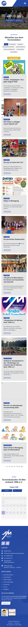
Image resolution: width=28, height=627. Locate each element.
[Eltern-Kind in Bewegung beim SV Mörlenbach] (14, 433)
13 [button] (14, 505)
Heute (7, 490)
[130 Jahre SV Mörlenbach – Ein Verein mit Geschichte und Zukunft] (14, 263)
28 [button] (6, 498)
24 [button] (3, 512)
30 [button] (14, 498)
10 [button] (3, 505)
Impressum (10, 623)
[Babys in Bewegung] (14, 186)
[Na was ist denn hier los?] (14, 148)
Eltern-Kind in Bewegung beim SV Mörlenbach (13, 449)
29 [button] (10, 498)
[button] (25, 3)
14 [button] (17, 505)
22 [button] (21, 509)
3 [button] (3, 501)
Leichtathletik (7, 358)
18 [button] (6, 509)
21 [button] (17, 509)
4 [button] (17, 516)
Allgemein (6, 160)
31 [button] (17, 498)
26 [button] (10, 512)
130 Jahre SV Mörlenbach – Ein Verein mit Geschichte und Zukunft (14, 280)
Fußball (6, 77)
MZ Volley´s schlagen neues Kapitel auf (12, 123)
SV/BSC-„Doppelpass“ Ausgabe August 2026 (14, 80)
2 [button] (10, 516)
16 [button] (24, 505)
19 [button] (10, 509)
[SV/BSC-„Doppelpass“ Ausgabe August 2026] (14, 65)
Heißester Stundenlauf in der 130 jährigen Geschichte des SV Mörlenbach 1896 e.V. (13, 364)
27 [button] (3, 498)
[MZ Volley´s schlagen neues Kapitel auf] (14, 107)
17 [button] (3, 509)
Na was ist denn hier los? (13, 162)
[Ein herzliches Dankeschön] (14, 225)
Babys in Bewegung (11, 201)
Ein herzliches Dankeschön (14, 239)
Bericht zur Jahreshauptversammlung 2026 (13, 406)
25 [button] (6, 512)
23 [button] (24, 509)
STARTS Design (18, 624)
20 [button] (14, 509)
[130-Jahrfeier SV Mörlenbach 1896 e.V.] (14, 306)
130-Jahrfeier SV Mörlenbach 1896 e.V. (13, 321)
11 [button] (6, 505)
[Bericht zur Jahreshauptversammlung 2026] (14, 391)
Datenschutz (17, 623)
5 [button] (10, 501)
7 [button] (17, 501)
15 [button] (21, 505)
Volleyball (6, 119)
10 (21, 466)
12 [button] (10, 505)
